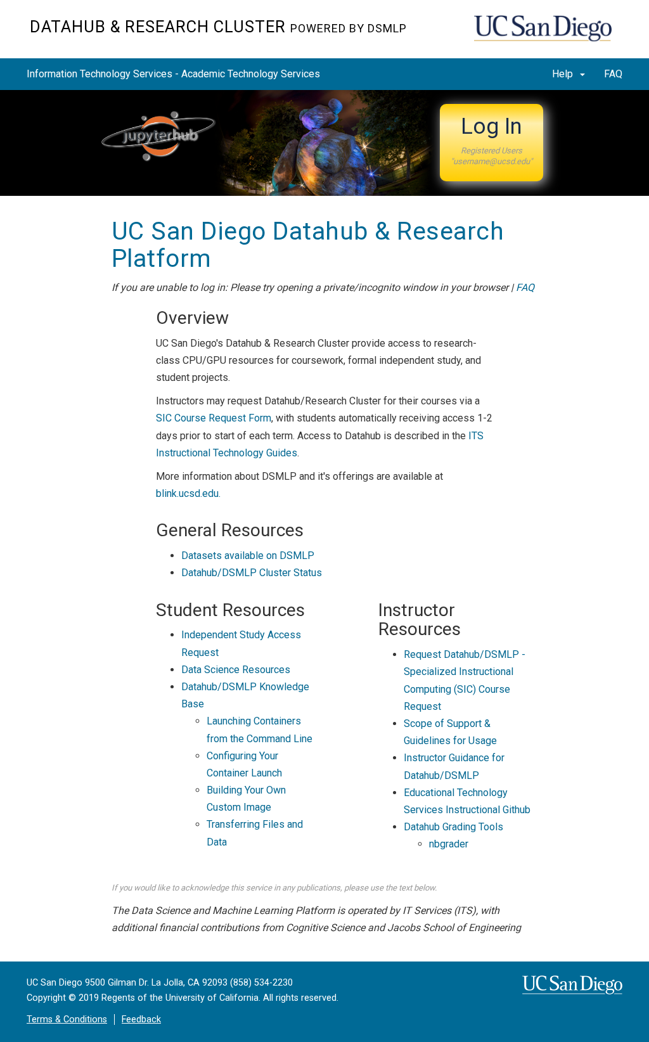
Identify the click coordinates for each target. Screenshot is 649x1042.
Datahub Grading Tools (453, 827)
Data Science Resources (235, 670)
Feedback (141, 1019)
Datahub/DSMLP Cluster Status (251, 573)
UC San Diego (546, 35)
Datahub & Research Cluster (218, 26)
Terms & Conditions (67, 1019)
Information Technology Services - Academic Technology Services (173, 74)
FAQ (613, 74)
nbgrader (448, 844)
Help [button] (563, 74)
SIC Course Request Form (213, 418)
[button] (491, 142)
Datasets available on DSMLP (247, 556)
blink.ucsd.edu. (188, 493)
